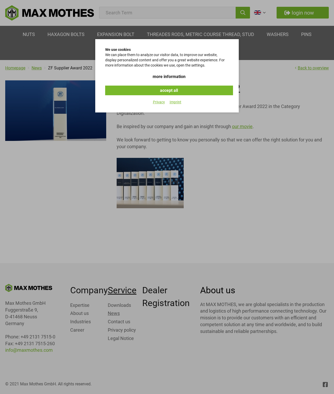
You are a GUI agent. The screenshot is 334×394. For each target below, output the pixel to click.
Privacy (159, 102)
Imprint (175, 102)
